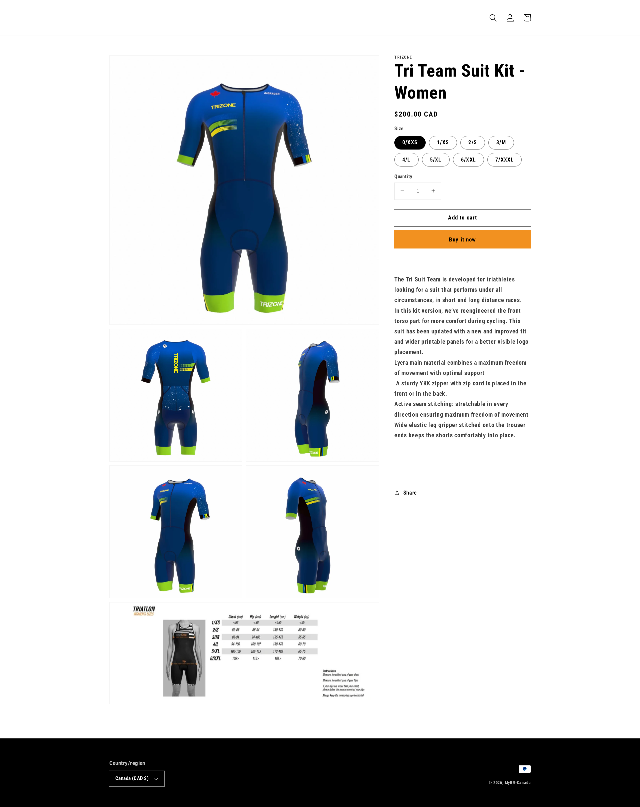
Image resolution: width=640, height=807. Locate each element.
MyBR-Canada (518, 782)
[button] (493, 17)
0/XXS (410, 142)
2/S (472, 142)
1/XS (443, 142)
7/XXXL (504, 159)
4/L (406, 159)
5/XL (436, 159)
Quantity (403, 176)
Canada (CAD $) (132, 778)
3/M (501, 142)
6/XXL (468, 159)
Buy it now (462, 239)
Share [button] (410, 492)
